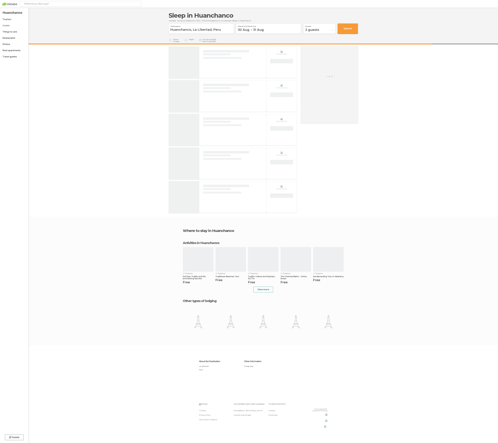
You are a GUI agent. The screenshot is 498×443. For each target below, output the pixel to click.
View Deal (282, 61)
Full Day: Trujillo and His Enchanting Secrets (194, 277)
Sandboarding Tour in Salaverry (328, 276)
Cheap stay (248, 366)
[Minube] (9, 4)
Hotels (6, 25)
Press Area (272, 415)
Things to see (10, 32)
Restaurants (9, 38)
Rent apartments (11, 50)
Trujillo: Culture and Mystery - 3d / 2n (262, 277)
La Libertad (204, 366)
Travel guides (10, 56)
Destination (175, 25)
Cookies (202, 410)
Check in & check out (247, 25)
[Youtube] (325, 405)
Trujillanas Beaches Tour (227, 276)
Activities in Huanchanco (201, 242)
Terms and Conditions (208, 420)
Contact (271, 410)
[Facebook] (313, 405)
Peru (201, 370)
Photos (6, 44)
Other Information (252, 361)
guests (308, 25)
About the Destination (209, 361)
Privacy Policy (205, 415)
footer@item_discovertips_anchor (248, 410)
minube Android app (242, 415)
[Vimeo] (321, 405)
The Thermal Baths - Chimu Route (294, 277)
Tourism (7, 19)
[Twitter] (317, 405)
